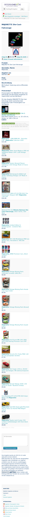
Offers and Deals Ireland (10, 510)
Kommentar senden (11, 448)
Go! (22, 9)
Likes (4, 495)
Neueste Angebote (7, 497)
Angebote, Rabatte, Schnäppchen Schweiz (14, 506)
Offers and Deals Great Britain (11, 508)
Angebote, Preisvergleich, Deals (12, 504)
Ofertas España (8, 512)
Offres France (8, 514)
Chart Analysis (6, 516)
